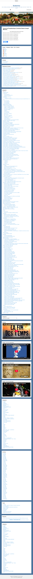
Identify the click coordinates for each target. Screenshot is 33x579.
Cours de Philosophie (6, 103)
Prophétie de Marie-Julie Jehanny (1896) (9, 293)
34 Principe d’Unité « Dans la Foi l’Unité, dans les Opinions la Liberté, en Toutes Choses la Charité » (15, 150)
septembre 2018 (5, 484)
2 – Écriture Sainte (5, 211)
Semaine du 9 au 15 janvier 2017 (7, 511)
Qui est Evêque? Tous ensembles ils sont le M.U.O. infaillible (11, 192)
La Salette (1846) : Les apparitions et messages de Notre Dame (12, 286)
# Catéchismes (5, 93)
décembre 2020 (5, 481)
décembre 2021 (5, 474)
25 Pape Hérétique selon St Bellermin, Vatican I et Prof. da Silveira (11, 142)
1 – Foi (4, 210)
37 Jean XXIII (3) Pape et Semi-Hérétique (8, 153)
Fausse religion (5, 419)
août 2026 (4, 453)
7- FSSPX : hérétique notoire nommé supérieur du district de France (12, 181)
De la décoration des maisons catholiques (9, 220)
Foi (3, 423)
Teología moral (5, 445)
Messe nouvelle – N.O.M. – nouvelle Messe (8, 429)
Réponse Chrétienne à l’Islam (6, 70)
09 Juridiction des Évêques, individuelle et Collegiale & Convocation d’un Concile (13, 85)
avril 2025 (4, 462)
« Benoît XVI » (6, 162)
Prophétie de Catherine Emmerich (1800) (9, 275)
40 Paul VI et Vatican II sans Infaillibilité (8, 156)
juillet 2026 (4, 454)
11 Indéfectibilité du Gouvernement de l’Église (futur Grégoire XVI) (11, 83)
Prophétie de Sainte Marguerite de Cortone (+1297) (10, 257)
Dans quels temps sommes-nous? (8, 246)
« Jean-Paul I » (6, 160)
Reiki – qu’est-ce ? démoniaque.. (8, 115)
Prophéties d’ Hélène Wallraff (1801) (8, 276)
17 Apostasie (4, 135)
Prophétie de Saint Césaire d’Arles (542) (9, 251)
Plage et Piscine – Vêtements (8, 113)
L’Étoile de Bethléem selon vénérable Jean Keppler (10, 241)
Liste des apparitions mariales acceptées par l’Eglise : (11, 244)
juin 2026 (4, 455)
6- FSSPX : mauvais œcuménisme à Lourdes (10, 180)
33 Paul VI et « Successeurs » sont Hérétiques (9, 149)
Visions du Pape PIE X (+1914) (8, 295)
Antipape (4, 402)
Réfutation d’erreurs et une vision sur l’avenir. (9, 183)
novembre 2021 (5, 475)
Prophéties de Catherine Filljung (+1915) (9, 296)
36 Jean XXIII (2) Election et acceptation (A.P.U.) (9, 152)
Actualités (4, 401)
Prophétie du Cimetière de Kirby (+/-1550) (9, 263)
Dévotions (4, 411)
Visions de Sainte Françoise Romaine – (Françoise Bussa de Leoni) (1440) (13, 260)
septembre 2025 (5, 460)
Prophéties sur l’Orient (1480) (7, 261)
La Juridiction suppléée (7, 194)
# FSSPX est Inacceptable (6, 71)
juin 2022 (4, 472)
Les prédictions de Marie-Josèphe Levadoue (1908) (10, 294)
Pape (3, 433)
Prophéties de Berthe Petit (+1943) (8, 301)
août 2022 (4, 470)
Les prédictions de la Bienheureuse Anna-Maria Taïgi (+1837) (11, 283)
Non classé (4, 432)
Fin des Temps (5, 422)
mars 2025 (4, 463)
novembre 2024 (5, 466)
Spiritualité (4, 225)
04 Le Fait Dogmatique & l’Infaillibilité (7, 123)
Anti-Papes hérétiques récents (7, 159)
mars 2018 (4, 485)
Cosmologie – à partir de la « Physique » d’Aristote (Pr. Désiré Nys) (11, 505)
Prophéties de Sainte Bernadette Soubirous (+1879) (10, 291)
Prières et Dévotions (5, 232)
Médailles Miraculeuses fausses (8, 221)
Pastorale (4, 434)
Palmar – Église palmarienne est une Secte (9, 206)
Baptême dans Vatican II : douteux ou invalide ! (10, 214)
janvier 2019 (4, 483)
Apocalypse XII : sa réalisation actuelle (9, 240)
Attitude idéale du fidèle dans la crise (8, 191)
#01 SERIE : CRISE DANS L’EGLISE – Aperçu (9, 120)
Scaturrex (16, 6)
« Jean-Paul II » (6, 161)
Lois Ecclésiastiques (6, 112)
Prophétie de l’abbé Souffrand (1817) (8, 277)
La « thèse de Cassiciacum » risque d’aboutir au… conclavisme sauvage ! (13, 170)
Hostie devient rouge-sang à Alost (8, 242)
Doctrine (4, 413)
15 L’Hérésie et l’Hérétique (6, 133)
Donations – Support (5, 312)
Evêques (4, 540)
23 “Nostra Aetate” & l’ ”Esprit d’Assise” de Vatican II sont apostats (11, 140)
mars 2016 (4, 496)
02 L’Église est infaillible (6, 121)
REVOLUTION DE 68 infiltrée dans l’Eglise (9, 204)
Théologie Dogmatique (6, 570)
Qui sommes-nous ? (5, 61)
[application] (16, 331)
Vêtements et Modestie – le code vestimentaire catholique (11, 119)
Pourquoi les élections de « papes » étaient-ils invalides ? (11, 186)
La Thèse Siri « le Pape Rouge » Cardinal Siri (9, 205)
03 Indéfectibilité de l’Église (6, 200)
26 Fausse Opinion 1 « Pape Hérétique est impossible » (10, 143)
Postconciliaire (5, 560)
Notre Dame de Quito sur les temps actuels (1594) (10, 265)
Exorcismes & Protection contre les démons (9, 223)
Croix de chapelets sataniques (8, 222)
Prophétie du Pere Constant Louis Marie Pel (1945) (10, 302)
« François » (5, 163)
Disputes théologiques (6, 412)
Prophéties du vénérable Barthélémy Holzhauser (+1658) (11, 266)
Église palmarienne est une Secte (7, 73)
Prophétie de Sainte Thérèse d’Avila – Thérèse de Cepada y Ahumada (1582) (13, 264)
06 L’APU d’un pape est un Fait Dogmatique (8, 125)
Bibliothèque (4, 405)
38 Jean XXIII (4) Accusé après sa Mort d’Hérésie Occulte (10, 154)
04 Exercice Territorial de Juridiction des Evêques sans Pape (10, 72)
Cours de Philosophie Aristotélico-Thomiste (9, 236)
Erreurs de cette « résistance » (8, 175)
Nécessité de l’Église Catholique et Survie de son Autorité (11, 184)
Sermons (4, 305)
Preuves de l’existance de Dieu (8, 235)
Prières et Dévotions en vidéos (8, 233)
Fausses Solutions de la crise (7, 203)
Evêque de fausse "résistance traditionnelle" (8, 415)
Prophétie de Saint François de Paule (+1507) (10, 262)
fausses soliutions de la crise (6, 420)
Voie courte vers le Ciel (7, 226)
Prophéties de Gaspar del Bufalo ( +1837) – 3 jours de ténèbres (12, 284)
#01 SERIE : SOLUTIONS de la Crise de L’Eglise (9, 182)
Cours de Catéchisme (7, 101)
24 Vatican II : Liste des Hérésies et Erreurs (8, 141)
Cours (4, 99)
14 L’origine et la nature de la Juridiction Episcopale (9, 80)
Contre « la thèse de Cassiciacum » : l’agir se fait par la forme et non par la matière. (14, 171)
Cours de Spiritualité (6, 102)
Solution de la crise (5, 443)
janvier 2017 (4, 491)
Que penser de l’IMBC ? (7, 173)
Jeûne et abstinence (6, 111)
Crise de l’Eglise (5, 410)
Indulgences (5, 110)
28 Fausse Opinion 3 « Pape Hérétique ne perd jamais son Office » (11, 145)
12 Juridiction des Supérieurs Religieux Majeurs (9, 82)
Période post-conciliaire (6, 164)
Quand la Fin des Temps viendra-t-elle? (8, 245)
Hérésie (4, 550)
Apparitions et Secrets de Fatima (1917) (9, 297)
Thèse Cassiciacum (14, 519)
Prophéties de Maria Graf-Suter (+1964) (9, 304)
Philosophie (4, 234)
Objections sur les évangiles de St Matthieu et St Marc (10, 68)
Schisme (4, 442)
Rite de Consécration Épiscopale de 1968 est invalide (10, 215)
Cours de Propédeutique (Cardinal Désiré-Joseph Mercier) (16, 29)
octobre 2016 (4, 493)
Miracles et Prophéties (6, 430)
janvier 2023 (4, 469)
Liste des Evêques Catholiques (8, 193)
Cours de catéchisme (6, 94)
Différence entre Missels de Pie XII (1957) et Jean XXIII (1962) (12, 196)
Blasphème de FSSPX (6, 530)
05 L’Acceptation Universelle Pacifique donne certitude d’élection (11, 124)
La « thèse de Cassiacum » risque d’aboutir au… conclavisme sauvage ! (12, 169)
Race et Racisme (6, 114)
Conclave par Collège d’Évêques (8, 185)
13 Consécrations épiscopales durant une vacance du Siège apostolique (12, 81)
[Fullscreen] (29, 338)
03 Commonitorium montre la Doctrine (8, 122)
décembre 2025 (5, 459)
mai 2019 (4, 482)
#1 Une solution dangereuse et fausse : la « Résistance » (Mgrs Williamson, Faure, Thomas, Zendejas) (16, 174)
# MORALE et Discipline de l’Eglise (7, 105)
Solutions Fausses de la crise (7, 512)
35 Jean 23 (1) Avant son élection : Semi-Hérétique (9, 151)
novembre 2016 (5, 492)
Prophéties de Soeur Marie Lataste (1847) (9, 287)
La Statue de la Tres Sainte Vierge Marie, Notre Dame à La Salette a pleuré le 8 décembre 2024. (16, 243)
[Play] (3, 338)
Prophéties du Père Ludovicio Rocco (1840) (9, 285)
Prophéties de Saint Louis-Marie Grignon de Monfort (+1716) (11, 271)
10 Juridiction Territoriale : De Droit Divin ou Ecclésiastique (10, 84)
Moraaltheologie (5, 431)
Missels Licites (6, 195)
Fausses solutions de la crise (6, 421)
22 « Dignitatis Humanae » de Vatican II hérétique (9, 139)
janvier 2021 (4, 480)
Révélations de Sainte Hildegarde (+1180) (9, 253)
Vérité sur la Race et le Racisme (7, 69)
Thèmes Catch (20, 577)
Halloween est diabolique (7, 109)
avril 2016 (4, 495)
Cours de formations (6, 100)
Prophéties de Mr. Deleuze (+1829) (8, 281)
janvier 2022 (4, 473)
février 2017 (4, 490)
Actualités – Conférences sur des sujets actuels (9, 307)
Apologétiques (5, 403)
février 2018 (4, 486)
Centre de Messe (5, 62)
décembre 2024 (5, 465)
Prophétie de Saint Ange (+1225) (8, 254)
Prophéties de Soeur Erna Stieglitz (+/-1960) (9, 303)
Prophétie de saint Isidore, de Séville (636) (9, 252)
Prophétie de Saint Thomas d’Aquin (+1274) (9, 256)
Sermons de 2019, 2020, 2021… (8, 306)
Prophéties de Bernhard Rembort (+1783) (9, 274)
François (4, 424)
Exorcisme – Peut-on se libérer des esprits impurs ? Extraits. (11, 224)
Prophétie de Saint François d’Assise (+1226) (9, 255)
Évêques (5, 165)
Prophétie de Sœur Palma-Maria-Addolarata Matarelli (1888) (11, 292)
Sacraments (4, 440)
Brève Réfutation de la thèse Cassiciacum (9, 172)
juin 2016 (4, 494)
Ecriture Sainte (5, 414)
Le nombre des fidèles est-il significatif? (9, 190)
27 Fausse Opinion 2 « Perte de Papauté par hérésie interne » (11, 144)
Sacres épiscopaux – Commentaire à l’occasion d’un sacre (11, 216)
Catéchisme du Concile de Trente (8, 95)
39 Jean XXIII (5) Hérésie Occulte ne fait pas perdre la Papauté (11, 155)
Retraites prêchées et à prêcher (7, 104)
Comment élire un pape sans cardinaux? (9, 189)
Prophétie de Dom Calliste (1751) (8, 272)
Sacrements (4, 213)
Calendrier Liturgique (5, 92)
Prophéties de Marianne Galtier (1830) (9, 282)
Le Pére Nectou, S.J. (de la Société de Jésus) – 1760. (11, 273)
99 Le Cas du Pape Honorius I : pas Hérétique (9, 74)
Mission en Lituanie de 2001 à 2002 (8, 311)
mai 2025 (4, 461)
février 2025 (4, 464)
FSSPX (4, 425)
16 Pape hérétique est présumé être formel (8, 79)
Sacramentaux (5, 439)
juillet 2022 (4, 471)
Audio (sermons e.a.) (5, 404)
